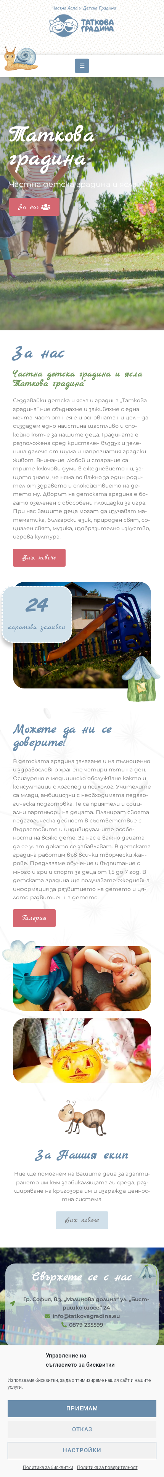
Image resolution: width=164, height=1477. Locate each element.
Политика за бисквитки (48, 1467)
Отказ (82, 1429)
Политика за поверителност (107, 1467)
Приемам (82, 1408)
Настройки (82, 1450)
